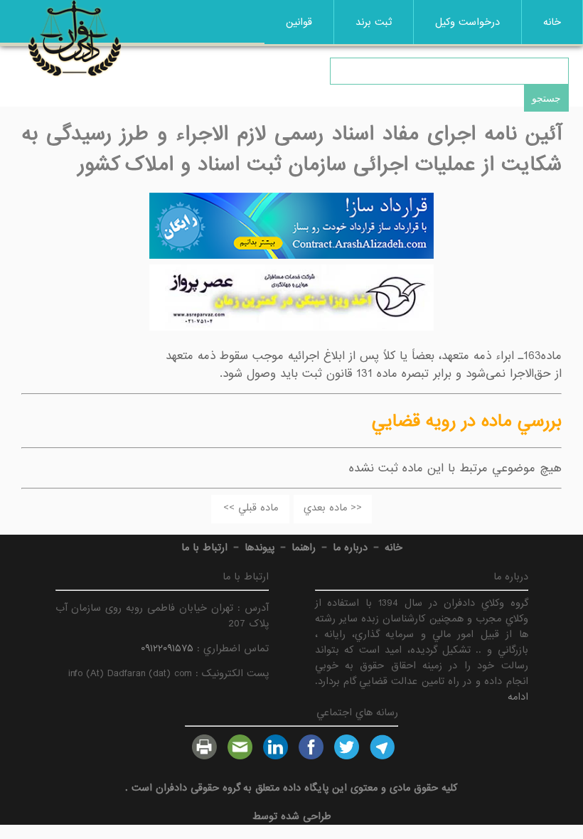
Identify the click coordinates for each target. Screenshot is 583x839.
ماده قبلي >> (250, 507)
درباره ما (350, 547)
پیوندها (259, 547)
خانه (552, 22)
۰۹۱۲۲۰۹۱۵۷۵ (167, 648)
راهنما (304, 547)
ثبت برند (373, 22)
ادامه (518, 697)
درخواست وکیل (467, 22)
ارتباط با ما (204, 547)
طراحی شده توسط (291, 816)
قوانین (299, 22)
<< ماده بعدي (333, 507)
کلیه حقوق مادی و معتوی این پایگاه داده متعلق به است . (291, 788)
